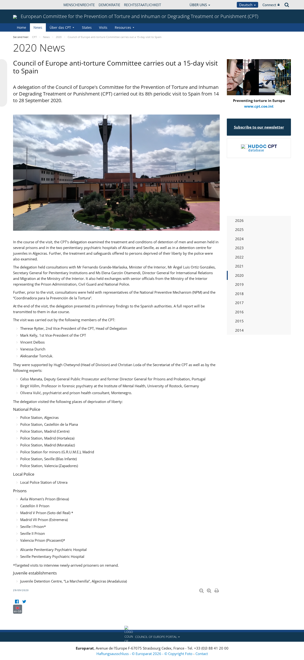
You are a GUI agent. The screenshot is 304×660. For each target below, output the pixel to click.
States (87, 27)
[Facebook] (16, 601)
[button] (152, 637)
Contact (201, 653)
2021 (239, 266)
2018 (239, 293)
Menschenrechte (79, 4)
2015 (239, 321)
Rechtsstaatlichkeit (142, 4)
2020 (239, 275)
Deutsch (246, 4)
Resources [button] (123, 27)
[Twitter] (24, 601)
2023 (239, 247)
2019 (239, 284)
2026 (239, 220)
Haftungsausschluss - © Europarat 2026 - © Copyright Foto (144, 653)
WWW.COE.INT (25, 5)
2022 (239, 257)
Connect (269, 4)
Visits (103, 27)
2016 (239, 312)
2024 (239, 238)
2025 (239, 229)
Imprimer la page (217, 589)
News (37, 27)
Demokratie (109, 4)
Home (21, 27)
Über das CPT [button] (60, 27)
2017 (239, 302)
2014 (239, 330)
